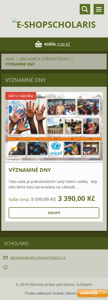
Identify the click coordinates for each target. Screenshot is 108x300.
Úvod (9, 58)
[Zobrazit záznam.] (54, 127)
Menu (99, 9)
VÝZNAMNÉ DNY (30, 169)
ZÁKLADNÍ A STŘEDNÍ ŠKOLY (44, 58)
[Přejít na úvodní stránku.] (54, 15)
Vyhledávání (85, 9)
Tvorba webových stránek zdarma (50, 293)
